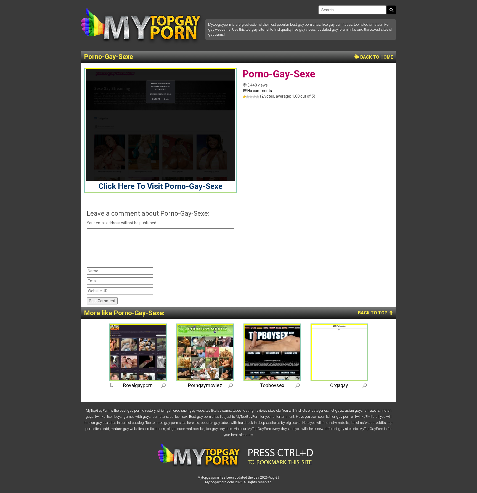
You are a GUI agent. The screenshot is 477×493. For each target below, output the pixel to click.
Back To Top (373, 312)
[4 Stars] (254, 96)
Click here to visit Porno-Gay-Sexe (160, 186)
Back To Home (376, 57)
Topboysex (272, 385)
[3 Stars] (251, 96)
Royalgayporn (138, 385)
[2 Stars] (247, 96)
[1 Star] (244, 96)
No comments (259, 90)
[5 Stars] (257, 96)
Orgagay (339, 385)
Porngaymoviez (205, 385)
